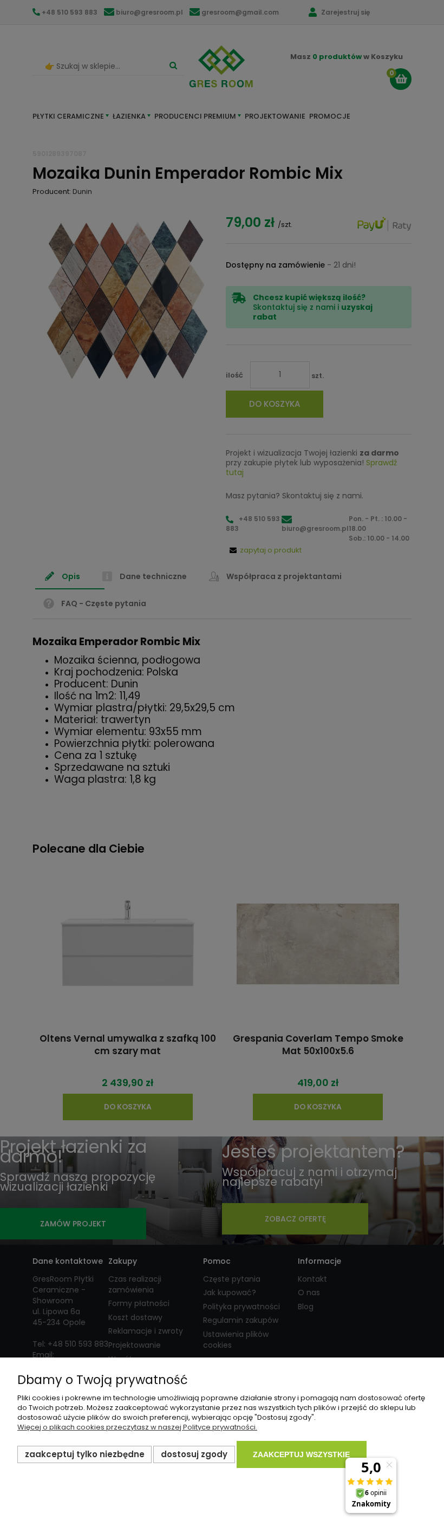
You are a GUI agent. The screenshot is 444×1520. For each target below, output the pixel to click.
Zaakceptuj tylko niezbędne (85, 1454)
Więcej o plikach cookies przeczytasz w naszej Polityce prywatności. (137, 1427)
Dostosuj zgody (194, 1454)
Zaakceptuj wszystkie (301, 1454)
